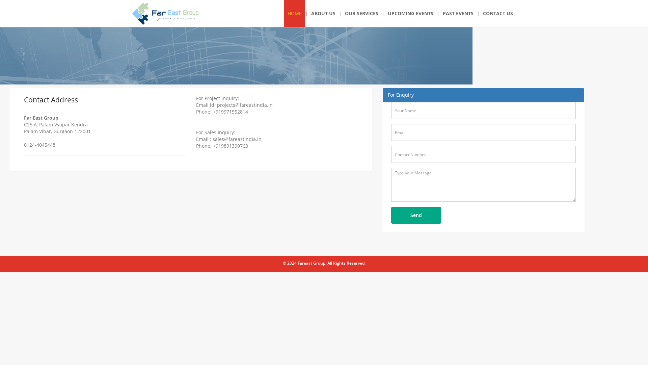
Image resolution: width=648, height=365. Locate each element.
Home (295, 13)
